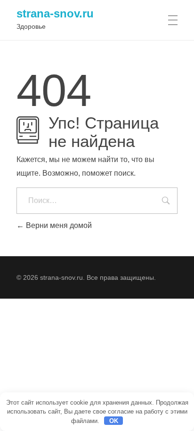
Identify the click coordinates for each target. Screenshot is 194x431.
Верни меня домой (58, 225)
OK (113, 420)
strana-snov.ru (55, 13)
